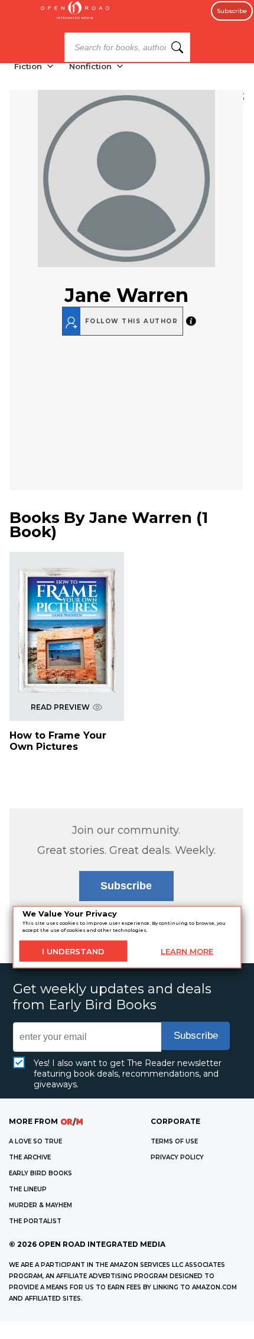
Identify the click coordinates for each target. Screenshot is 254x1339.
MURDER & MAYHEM (40, 1205)
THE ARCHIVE (30, 1157)
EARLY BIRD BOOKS (40, 1173)
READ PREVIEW (60, 707)
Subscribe (232, 11)
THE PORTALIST (35, 1221)
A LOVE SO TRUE (35, 1141)
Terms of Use (174, 1141)
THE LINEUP (28, 1189)
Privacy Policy (177, 1157)
